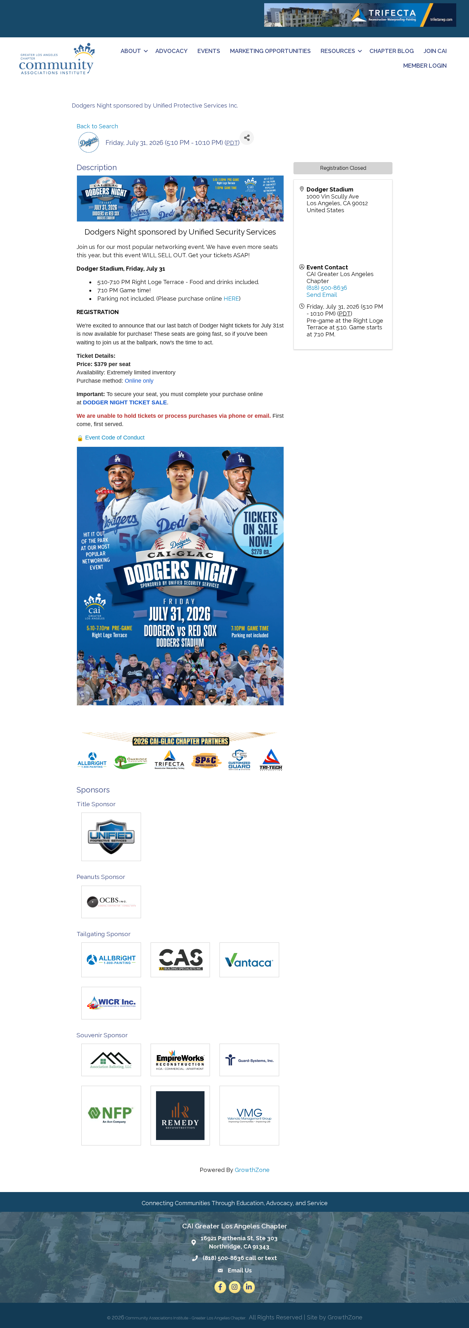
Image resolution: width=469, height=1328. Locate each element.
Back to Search (97, 126)
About (131, 51)
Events (208, 51)
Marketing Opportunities (270, 51)
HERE (231, 298)
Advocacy (171, 51)
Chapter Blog (391, 51)
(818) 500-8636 (327, 287)
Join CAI (435, 51)
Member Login (425, 65)
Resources (338, 51)
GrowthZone (252, 1170)
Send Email (322, 294)
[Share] (247, 138)
